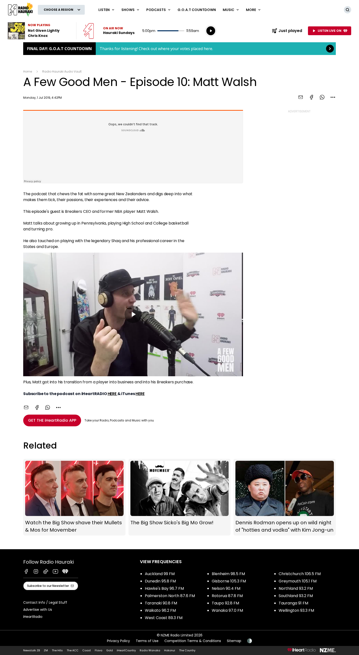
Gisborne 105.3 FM (229, 581)
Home (27, 71)
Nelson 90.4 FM (226, 588)
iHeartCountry (126, 650)
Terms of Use (147, 640)
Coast (86, 650)
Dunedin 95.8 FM (160, 581)
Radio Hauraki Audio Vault (62, 71)
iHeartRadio (32, 616)
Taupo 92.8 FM (225, 603)
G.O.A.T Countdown (197, 9)
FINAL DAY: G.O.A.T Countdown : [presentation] (179, 48)
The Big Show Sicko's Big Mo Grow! (179, 497)
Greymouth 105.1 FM (298, 581)
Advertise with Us (37, 609)
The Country (187, 650)
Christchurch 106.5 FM (300, 574)
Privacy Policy (118, 640)
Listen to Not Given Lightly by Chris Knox (39, 30)
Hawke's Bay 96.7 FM (164, 588)
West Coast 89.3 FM (163, 618)
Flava (98, 650)
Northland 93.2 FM (296, 588)
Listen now (109, 30)
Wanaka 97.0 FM (227, 610)
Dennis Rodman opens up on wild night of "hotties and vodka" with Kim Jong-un (284, 497)
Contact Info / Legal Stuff (45, 602)
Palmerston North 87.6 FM (170, 596)
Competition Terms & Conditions (192, 640)
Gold (109, 650)
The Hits (57, 650)
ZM (46, 650)
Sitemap (234, 640)
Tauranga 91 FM (293, 603)
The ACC (72, 650)
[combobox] (333, 97)
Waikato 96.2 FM (160, 610)
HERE (112, 394)
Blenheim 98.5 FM (228, 574)
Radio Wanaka (150, 650)
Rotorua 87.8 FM (227, 596)
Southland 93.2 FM (296, 596)
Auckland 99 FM (160, 574)
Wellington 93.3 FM (296, 610)
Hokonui (169, 650)
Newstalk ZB (31, 650)
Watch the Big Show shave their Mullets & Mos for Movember (74, 497)
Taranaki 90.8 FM (161, 603)
